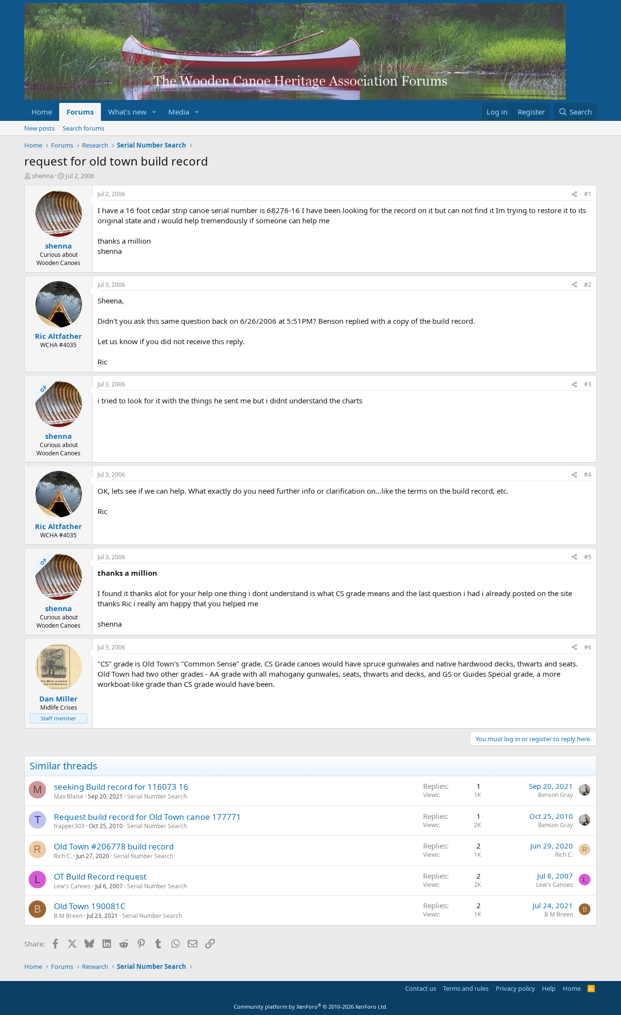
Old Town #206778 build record (114, 846)
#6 (587, 647)
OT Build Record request (100, 876)
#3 (587, 384)
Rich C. (63, 856)
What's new (127, 111)
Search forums (83, 128)
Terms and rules (466, 988)
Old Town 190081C (90, 906)
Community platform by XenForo (311, 1006)
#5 (587, 557)
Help (549, 988)
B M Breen (68, 916)
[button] (154, 112)
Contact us (420, 988)
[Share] (574, 194)
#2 (587, 285)
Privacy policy (515, 988)
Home (42, 111)
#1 (587, 194)
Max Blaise (68, 796)
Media (178, 111)
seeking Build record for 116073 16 (121, 786)
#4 (587, 474)
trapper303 (69, 826)
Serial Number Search (157, 796)
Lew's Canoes (72, 886)
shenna (42, 175)
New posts (39, 128)
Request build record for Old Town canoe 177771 (147, 816)
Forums (80, 111)
